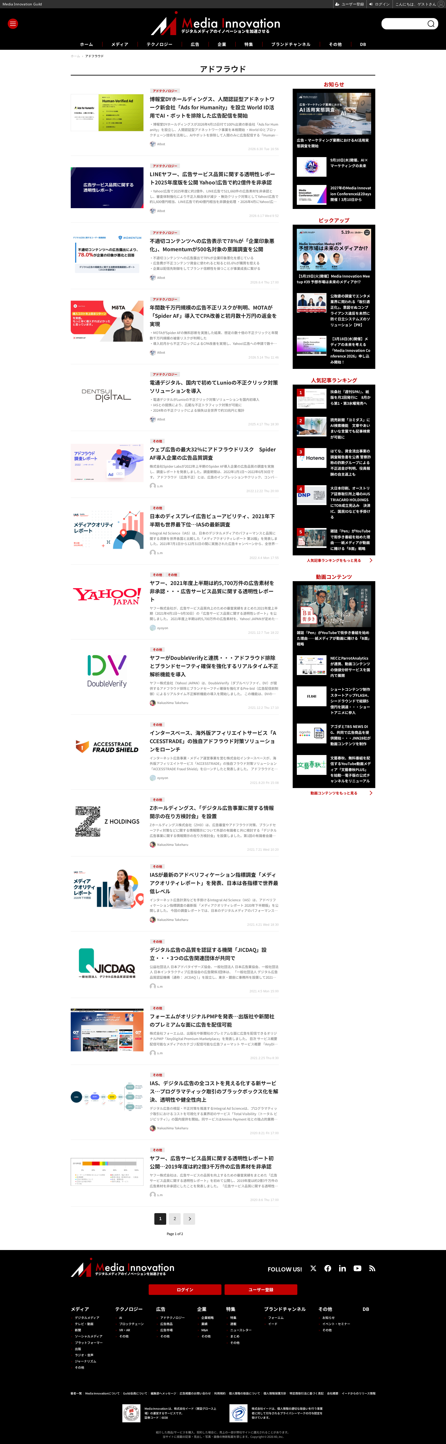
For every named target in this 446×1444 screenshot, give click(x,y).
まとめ (235, 1336)
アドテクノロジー (172, 1317)
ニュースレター (241, 1330)
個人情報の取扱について (244, 1393)
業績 (204, 1323)
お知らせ (328, 1317)
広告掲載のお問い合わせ (195, 1393)
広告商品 (166, 1323)
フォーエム (276, 1317)
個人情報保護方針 (275, 1393)
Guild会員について (135, 1393)
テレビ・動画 (84, 1323)
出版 (78, 1348)
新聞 (78, 1330)
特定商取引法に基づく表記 (307, 1393)
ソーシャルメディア (88, 1336)
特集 (248, 44)
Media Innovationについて (102, 1393)
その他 (335, 44)
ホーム (86, 44)
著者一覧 (76, 1393)
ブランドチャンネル (291, 44)
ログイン (185, 1289)
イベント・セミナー (336, 1323)
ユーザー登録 (261, 1289)
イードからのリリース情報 (359, 1393)
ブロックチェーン (131, 1323)
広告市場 (166, 1330)
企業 (222, 44)
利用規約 (220, 1393)
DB (363, 44)
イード (272, 1323)
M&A (204, 1330)
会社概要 (332, 1393)
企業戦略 (207, 1317)
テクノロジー (160, 44)
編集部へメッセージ (163, 1393)
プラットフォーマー (89, 1342)
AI (120, 1317)
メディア (120, 44)
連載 (233, 1323)
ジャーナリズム (85, 1361)
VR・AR (124, 1330)
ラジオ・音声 (84, 1355)
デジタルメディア (87, 1317)
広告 (195, 44)
